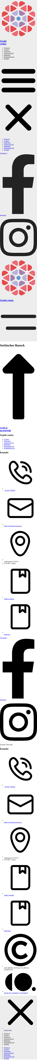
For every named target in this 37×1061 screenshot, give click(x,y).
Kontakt (6, 59)
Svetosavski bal (9, 53)
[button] (18, 99)
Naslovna (7, 48)
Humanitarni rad (9, 57)
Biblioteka (7, 55)
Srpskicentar (3, 42)
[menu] (18, 340)
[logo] (18, 37)
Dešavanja (7, 51)
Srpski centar (7, 300)
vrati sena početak (5, 429)
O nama (6, 50)
